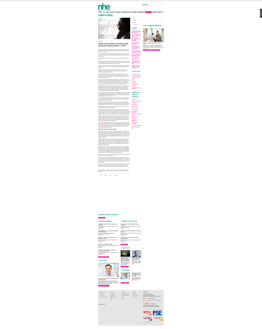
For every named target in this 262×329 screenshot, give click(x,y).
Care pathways (135, 106)
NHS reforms (134, 102)
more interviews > (124, 282)
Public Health (134, 109)
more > (111, 283)
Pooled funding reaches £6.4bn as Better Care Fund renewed (136, 55)
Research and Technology (134, 123)
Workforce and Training (136, 101)
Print (101, 175)
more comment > (124, 266)
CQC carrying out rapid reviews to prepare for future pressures (136, 35)
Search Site (145, 4)
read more (100, 228)
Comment (116, 175)
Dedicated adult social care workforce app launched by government (136, 39)
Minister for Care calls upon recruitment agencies (136, 43)
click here (100, 171)
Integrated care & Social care (136, 114)
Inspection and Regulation (134, 112)
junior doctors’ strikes (119, 165)
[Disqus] (114, 195)
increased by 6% (103, 155)
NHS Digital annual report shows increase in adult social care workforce (136, 48)
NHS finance (134, 118)
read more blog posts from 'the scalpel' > (152, 50)
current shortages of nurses (104, 124)
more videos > (101, 217)
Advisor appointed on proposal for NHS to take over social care (136, 31)
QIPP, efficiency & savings (135, 121)
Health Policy (134, 99)
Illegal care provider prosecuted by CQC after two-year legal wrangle (136, 67)
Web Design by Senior (147, 322)
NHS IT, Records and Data (136, 128)
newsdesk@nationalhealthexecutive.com (154, 300)
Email (105, 175)
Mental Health (134, 116)
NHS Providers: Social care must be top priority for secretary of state (136, 51)
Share (110, 175)
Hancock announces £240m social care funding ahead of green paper (136, 62)
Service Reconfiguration (136, 125)
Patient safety (134, 104)
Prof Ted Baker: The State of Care (136, 59)
